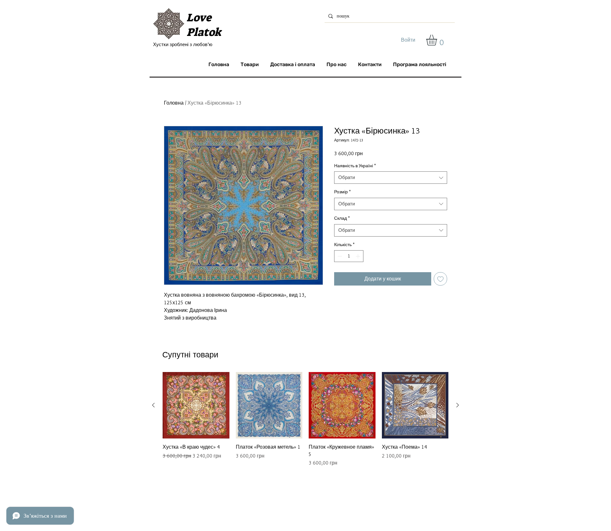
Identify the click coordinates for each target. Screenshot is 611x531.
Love (198, 17)
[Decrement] (339, 256)
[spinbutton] (349, 256)
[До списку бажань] (440, 279)
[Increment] (358, 256)
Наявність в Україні (355, 166)
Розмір (342, 192)
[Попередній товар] (153, 405)
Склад (342, 218)
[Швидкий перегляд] (196, 405)
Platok (203, 32)
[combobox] (390, 177)
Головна (174, 103)
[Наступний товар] (457, 405)
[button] (438, 40)
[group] (305, 419)
